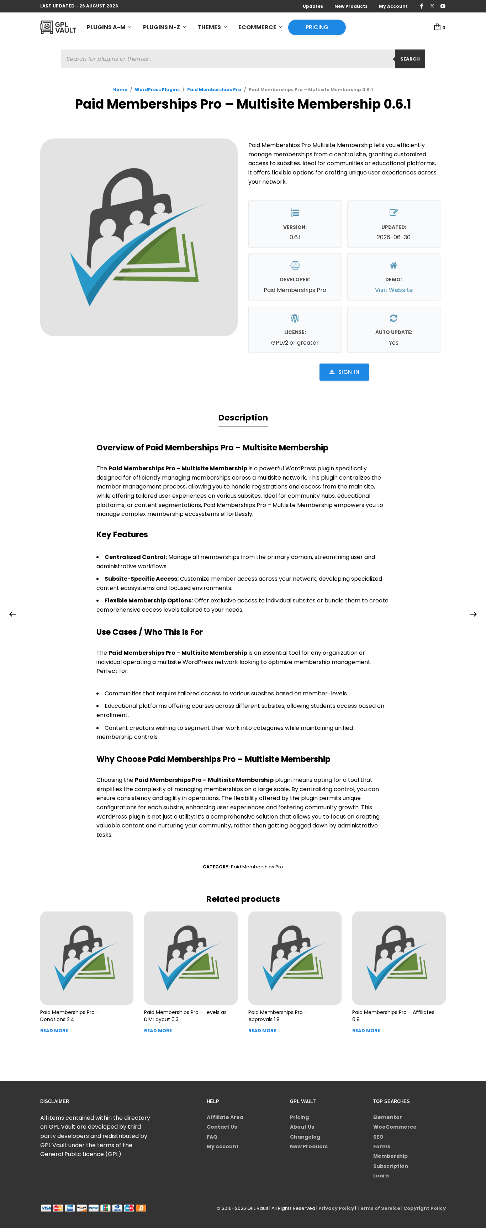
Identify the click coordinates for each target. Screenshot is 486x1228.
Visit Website (394, 290)
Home (120, 90)
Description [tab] (243, 417)
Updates (313, 6)
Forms (381, 1146)
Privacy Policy (336, 1208)
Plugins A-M (106, 27)
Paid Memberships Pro (214, 90)
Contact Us (222, 1126)
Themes (209, 27)
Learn (381, 1175)
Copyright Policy (424, 1208)
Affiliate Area (225, 1117)
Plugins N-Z (161, 27)
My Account (393, 6)
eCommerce (257, 27)
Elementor (387, 1117)
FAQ (212, 1136)
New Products (351, 6)
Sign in (349, 372)
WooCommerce (395, 1126)
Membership (390, 1156)
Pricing (317, 27)
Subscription (390, 1166)
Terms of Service (378, 1208)
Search (410, 59)
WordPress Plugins (157, 90)
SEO (378, 1136)
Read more (54, 1030)
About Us (302, 1126)
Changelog (305, 1136)
